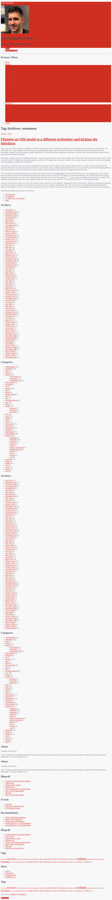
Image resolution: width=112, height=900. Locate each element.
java (6, 402)
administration (10, 367)
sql (6, 465)
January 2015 (10, 292)
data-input (48, 859)
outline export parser (17, 447)
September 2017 (11, 241)
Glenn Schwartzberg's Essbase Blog (17, 789)
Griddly (16, 72)
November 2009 (11, 336)
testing (7, 469)
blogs (18, 859)
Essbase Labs (10, 787)
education (8, 384)
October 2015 (10, 277)
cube (40, 859)
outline (54, 862)
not (13, 198)
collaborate (36, 859)
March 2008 (9, 351)
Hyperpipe (13, 91)
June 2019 (8, 219)
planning (8, 430)
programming (10, 434)
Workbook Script (15, 380)
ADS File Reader (20, 68)
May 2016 (8, 273)
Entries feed (9, 873)
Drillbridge (13, 90)
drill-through (9, 382)
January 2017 (10, 257)
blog (6, 371)
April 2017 (9, 251)
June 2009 (8, 342)
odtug (7, 422)
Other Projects (14, 66)
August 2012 (9, 328)
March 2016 (9, 275)
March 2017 (9, 253)
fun (6, 396)
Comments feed (10, 875)
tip (83, 862)
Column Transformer (21, 80)
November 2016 (11, 261)
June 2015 (8, 282)
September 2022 (11, 212)
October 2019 (10, 217)
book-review (23, 859)
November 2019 (11, 215)
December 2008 (10, 347)
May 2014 (8, 306)
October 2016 (10, 263)
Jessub (16, 76)
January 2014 (10, 310)
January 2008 (10, 355)
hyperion (5, 861)
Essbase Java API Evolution (15, 821)
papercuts (8, 426)
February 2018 (10, 231)
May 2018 (8, 227)
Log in (7, 871)
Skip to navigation (7, 3)
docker (7, 373)
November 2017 (11, 237)
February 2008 (10, 353)
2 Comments (9, 196)
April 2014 (9, 308)
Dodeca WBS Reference (13, 819)
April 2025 (9, 210)
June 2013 (8, 320)
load (27, 862)
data (44, 859)
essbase (7, 388)
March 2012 (9, 330)
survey (7, 467)
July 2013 (8, 318)
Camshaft (13, 86)
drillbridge (13, 440)
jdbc (20, 862)
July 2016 (8, 269)
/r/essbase (8, 804)
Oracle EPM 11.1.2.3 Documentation (18, 823)
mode (9, 198)
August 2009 (9, 340)
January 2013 (10, 324)
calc (32, 859)
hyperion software (11, 400)
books (28, 859)
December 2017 (10, 235)
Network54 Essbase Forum (14, 806)
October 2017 (10, 239)
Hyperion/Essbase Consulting (20, 111)
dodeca (7, 375)
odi (6, 194)
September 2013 (11, 314)
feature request (10, 394)
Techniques (14, 378)
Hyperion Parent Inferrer (22, 84)
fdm (6, 390)
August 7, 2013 (6, 134)
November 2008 (11, 349)
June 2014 (8, 304)
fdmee (7, 392)
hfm (6, 398)
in (6, 198)
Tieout (16, 78)
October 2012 (10, 326)
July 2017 (8, 245)
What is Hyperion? (16, 119)
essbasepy (17, 70)
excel (99, 859)
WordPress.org (10, 877)
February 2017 (10, 255)
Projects (8, 64)
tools (7, 471)
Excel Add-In (14, 376)
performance (9, 428)
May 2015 (8, 284)
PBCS (12, 451)
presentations (9, 432)
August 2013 (9, 316)
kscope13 (13, 408)
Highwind (22, 894)
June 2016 (8, 271)
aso (5, 859)
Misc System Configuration (19, 117)
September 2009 (11, 338)
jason (7, 200)
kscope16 (13, 412)
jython (7, 404)
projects (8, 436)
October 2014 (10, 296)
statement (21, 198)
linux (7, 414)
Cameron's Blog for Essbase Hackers (18, 781)
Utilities (12, 115)
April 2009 (9, 344)
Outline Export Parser (17, 93)
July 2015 (8, 281)
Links (12, 113)
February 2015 (10, 290)
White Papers (14, 121)
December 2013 (10, 312)
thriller (80, 862)
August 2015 (9, 279)
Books (12, 109)
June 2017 (8, 247)
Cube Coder (9, 783)
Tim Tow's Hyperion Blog (14, 795)
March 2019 (9, 223)
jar (12, 862)
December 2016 (10, 259)
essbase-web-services (92, 859)
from (102, 859)
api (3, 859)
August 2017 (9, 243)
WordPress (13, 894)
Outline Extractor (16, 449)
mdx (34, 862)
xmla (90, 862)
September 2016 (11, 265)
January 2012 (10, 332)
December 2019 (10, 214)
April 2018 (9, 229)
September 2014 (11, 298)
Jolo (15, 82)
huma (11, 445)
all (1, 859)
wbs (87, 862)
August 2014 (9, 300)
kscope (7, 406)
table (76, 862)
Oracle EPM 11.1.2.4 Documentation (18, 825)
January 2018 (10, 233)
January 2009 (10, 346)
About (7, 123)
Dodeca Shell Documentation (15, 817)
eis (6, 386)
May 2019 (8, 221)
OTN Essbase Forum (12, 808)
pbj (11, 453)
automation (9, 369)
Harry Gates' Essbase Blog (14, 791)
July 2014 (8, 302)
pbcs (58, 862)
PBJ (11, 95)
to (84, 862)
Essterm (12, 443)
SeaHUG (8, 463)
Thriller (12, 99)
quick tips (11, 194)
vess (11, 457)
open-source (9, 424)
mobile (7, 418)
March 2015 (9, 288)
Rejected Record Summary (19, 97)
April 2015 (9, 286)
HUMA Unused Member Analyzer (26, 74)
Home (7, 62)
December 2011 (10, 334)
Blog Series (14, 105)
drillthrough (71, 859)
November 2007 (11, 357)
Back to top (5, 898)
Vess (11, 101)
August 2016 (9, 267)
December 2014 (10, 294)
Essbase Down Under (12, 785)
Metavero (8, 793)
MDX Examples (15, 107)
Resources (8, 103)
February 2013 (10, 322)
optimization (47, 862)
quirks (7, 461)
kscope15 (13, 410)
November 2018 (11, 225)
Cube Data (13, 88)
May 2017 (8, 249)
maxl (7, 416)
